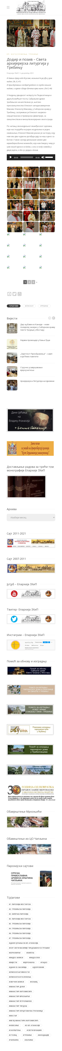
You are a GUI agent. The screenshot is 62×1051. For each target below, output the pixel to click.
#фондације (43, 1035)
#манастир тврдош (18, 1006)
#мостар (13, 1016)
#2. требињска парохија (20, 909)
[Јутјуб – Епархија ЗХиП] (31, 593)
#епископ (29, 306)
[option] (31, 356)
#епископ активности (19, 972)
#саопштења (15, 1030)
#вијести (13, 962)
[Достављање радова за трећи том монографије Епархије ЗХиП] (26, 486)
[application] (31, 157)
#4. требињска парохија (20, 928)
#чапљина (14, 1040)
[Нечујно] (42, 157)
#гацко (43, 962)
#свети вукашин (34, 1030)
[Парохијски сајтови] (31, 879)
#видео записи (16, 958)
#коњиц (33, 982)
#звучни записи (16, 982)
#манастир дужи (17, 987)
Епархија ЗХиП (13, 73)
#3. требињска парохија (20, 924)
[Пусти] (10, 157)
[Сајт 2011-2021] (31, 542)
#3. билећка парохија (18, 914)
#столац (13, 1035)
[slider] (49, 157)
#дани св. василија (17, 967)
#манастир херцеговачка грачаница (26, 1011)
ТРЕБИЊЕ (33, 54)
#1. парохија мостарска (20, 904)
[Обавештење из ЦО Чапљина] (29, 849)
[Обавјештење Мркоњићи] (28, 821)
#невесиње (14, 1025)
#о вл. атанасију (32, 1025)
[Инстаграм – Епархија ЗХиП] (31, 644)
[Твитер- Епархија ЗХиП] (31, 618)
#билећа (30, 953)
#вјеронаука (28, 962)
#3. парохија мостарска (20, 919)
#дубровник (38, 967)
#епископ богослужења (20, 977)
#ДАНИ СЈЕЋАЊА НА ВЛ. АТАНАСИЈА (23, 943)
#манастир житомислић (20, 991)
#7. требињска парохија (20, 938)
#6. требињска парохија (20, 933)
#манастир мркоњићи (19, 996)
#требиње (44, 306)
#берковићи (14, 953)
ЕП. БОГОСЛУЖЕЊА (17, 54)
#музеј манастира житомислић (23, 1021)
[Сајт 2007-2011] (31, 568)
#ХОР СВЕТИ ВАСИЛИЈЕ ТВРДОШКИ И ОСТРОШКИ (29, 948)
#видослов (34, 958)
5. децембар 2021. (27, 73)
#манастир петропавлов (20, 1001)
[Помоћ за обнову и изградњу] (29, 670)
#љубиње (29, 1040)
